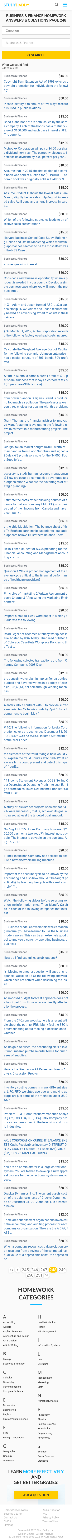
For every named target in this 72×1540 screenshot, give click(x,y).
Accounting (9, 1322)
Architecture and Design (16, 1336)
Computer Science (13, 1391)
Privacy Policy (50, 1517)
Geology (7, 1456)
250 (29, 1275)
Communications (12, 1386)
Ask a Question (36, 1495)
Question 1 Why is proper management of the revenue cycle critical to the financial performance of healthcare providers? (35, 575)
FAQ (44, 1513)
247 (43, 1270)
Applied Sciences (12, 1331)
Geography (9, 1451)
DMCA (7, 1521)
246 (34, 1270)
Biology (7, 1359)
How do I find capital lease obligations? (30, 958)
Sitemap (8, 1524)
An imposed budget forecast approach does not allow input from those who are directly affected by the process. (36, 1002)
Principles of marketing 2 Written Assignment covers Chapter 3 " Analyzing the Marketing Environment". (36, 598)
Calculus (7, 1377)
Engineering (9, 1409)
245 (25, 1270)
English (7, 1414)
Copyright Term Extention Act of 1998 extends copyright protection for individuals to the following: (36, 86)
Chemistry (8, 1382)
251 (39, 1275)
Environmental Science (15, 1419)
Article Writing (10, 1345)
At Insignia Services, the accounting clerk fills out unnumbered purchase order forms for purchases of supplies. (35, 1051)
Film (5, 1432)
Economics (9, 1405)
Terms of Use (50, 1521)
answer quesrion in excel (20, 264)
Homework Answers (16, 1510)
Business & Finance (14, 1363)
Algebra (7, 1326)
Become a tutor (13, 1513)
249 (62, 1270)
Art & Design (10, 1340)
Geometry (8, 1460)
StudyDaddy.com (45, 1530)
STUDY (16, 4)
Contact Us (10, 1517)
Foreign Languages (13, 1437)
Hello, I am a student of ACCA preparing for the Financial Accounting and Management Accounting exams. (36, 553)
